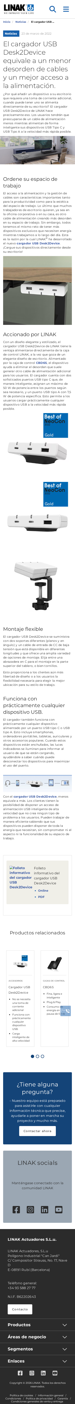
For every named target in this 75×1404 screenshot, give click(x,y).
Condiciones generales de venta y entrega (37, 1401)
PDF (41, 897)
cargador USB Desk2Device (38, 243)
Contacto (20, 1309)
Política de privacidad (39, 1398)
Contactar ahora (37, 1131)
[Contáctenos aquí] (65, 1011)
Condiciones (13, 1398)
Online (43, 890)
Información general (50, 1395)
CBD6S (41, 363)
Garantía (63, 1398)
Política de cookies (21, 1395)
